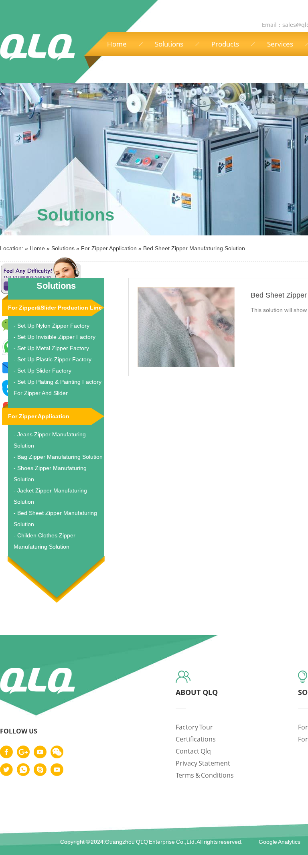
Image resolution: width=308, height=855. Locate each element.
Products (225, 44)
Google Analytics (279, 842)
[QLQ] (37, 693)
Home (117, 44)
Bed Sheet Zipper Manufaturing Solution (194, 248)
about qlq (197, 692)
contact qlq (193, 751)
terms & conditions (205, 775)
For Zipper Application (109, 248)
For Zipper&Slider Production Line (55, 307)
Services (280, 44)
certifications (196, 739)
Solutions (169, 44)
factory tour (194, 727)
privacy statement (203, 763)
